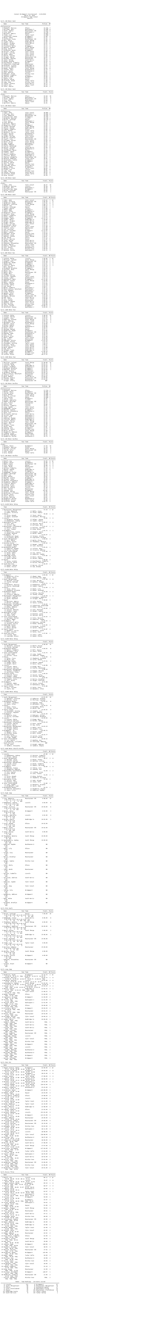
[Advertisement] (80, 8)
